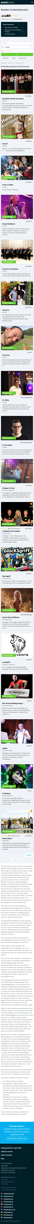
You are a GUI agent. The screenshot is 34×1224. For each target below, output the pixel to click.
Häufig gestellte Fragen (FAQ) (11, 1148)
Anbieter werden (7, 1151)
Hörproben (5, 58)
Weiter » (29, 855)
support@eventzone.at (8, 1187)
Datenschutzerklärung (8, 1172)
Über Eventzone (6, 1155)
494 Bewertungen (18, 19)
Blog (2, 1158)
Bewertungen (22, 58)
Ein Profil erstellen (17, 1138)
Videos (13, 58)
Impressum (4, 1166)
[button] (17, 43)
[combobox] (18, 50)
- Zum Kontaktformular (8, 1190)
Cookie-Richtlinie (6, 1163)
